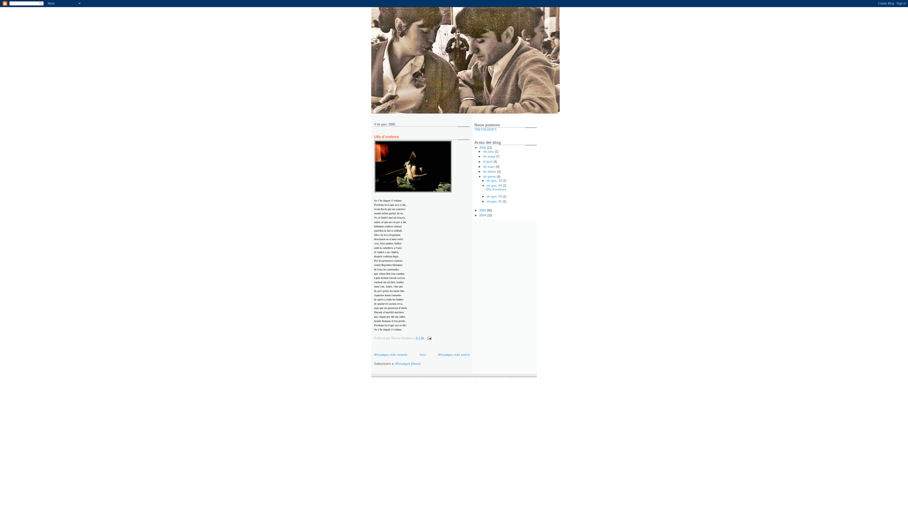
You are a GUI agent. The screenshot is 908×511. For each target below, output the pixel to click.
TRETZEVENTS (485, 129)
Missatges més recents (390, 355)
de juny (489, 151)
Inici (423, 355)
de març (489, 166)
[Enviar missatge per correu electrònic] (429, 338)
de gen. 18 (495, 180)
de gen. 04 (495, 185)
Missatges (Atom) (408, 364)
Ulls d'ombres (386, 137)
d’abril (488, 161)
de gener (490, 176)
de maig (489, 156)
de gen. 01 (495, 201)
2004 (483, 215)
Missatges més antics (454, 355)
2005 (483, 210)
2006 (483, 148)
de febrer (490, 171)
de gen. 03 (495, 196)
